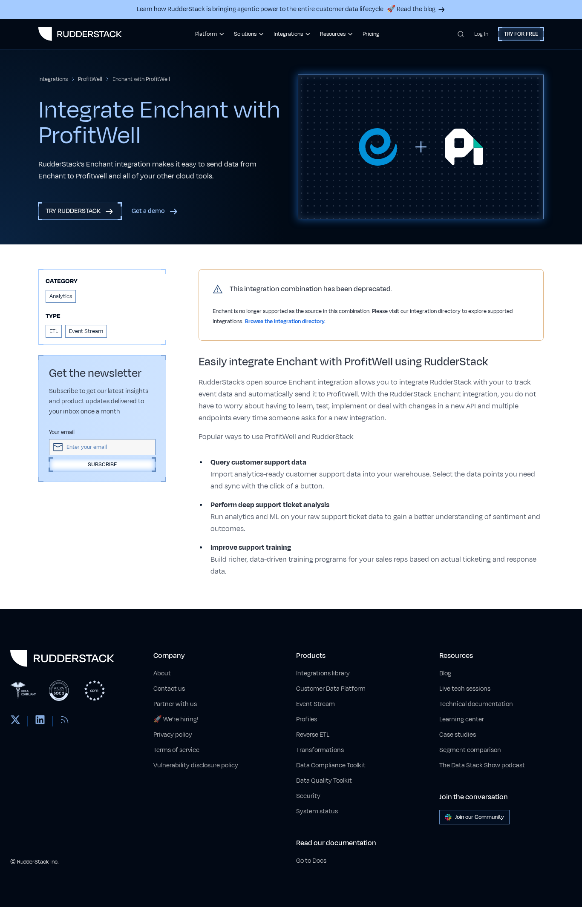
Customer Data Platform (331, 688)
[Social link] (15, 721)
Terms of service (176, 750)
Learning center (461, 719)
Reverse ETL (312, 734)
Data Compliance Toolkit (331, 765)
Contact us (169, 688)
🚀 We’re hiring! (176, 719)
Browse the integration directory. (285, 321)
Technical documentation (476, 704)
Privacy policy (172, 734)
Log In (481, 34)
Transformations (320, 750)
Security (308, 796)
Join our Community (479, 817)
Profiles (306, 719)
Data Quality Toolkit (324, 780)
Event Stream (315, 704)
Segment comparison (470, 750)
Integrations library (323, 673)
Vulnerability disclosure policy (195, 765)
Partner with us (175, 704)
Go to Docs (311, 860)
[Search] (460, 34)
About (162, 673)
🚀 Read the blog (411, 9)
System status (317, 811)
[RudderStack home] (80, 34)
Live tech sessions (464, 688)
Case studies (457, 734)
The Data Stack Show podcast (482, 765)
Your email (62, 432)
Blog (445, 673)
